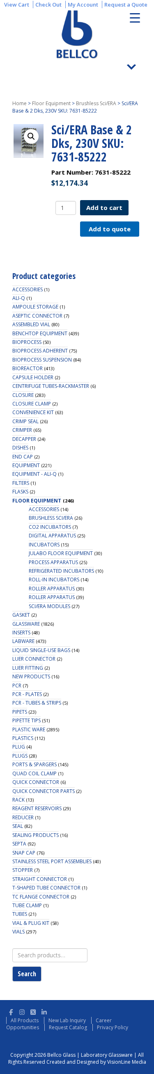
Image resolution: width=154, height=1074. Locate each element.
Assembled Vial (31, 324)
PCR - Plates (27, 694)
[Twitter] (33, 1011)
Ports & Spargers (34, 764)
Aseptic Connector (37, 315)
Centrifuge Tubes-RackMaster (50, 386)
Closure (23, 395)
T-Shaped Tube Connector (46, 887)
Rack (18, 799)
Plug (18, 746)
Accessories (27, 289)
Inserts (21, 632)
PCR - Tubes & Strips (36, 702)
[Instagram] (22, 1011)
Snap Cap (23, 852)
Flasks (20, 491)
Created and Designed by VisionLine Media (96, 1061)
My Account (83, 4)
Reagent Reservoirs (37, 808)
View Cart (16, 4)
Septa (19, 843)
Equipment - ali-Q (34, 473)
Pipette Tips (26, 720)
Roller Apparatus (52, 588)
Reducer (23, 817)
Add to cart (104, 207)
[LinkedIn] (44, 1011)
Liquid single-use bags (41, 650)
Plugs (20, 755)
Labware (23, 641)
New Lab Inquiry (67, 1020)
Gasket (21, 614)
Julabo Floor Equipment (61, 553)
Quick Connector (35, 782)
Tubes (19, 913)
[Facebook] (11, 1011)
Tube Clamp (27, 905)
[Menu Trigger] (135, 17)
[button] (31, 136)
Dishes (20, 447)
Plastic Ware (28, 729)
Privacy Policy (112, 1027)
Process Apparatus (53, 562)
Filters (20, 482)
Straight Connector (39, 879)
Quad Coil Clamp (34, 773)
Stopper (22, 870)
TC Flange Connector (40, 896)
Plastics (22, 738)
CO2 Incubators (50, 526)
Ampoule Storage (35, 306)
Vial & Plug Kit (30, 923)
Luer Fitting (27, 667)
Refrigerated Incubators (61, 570)
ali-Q (18, 298)
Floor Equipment (51, 103)
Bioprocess (26, 342)
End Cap (22, 456)
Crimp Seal (25, 421)
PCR (16, 685)
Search (27, 973)
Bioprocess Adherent (40, 350)
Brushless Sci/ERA (96, 103)
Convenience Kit (33, 412)
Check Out (48, 4)
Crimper (22, 429)
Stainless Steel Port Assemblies (52, 861)
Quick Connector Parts (43, 791)
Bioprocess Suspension (42, 359)
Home (19, 103)
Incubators (44, 544)
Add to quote (110, 229)
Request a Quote (125, 4)
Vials (18, 931)
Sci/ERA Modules (49, 606)
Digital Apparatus (52, 535)
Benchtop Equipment (39, 333)
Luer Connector (33, 658)
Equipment (26, 465)
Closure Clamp (31, 403)
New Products (31, 676)
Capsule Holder (32, 377)
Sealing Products (35, 835)
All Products (25, 1020)
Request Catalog (68, 1027)
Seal (17, 826)
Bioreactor (27, 368)
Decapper (24, 439)
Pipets (19, 711)
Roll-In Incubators (54, 579)
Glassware (26, 623)
